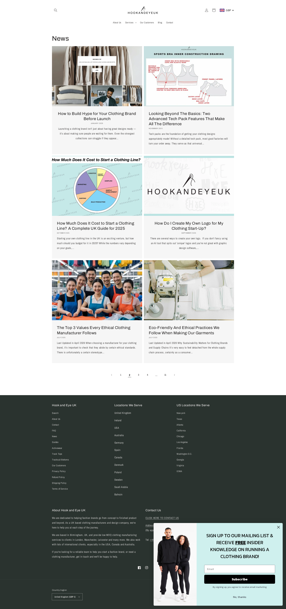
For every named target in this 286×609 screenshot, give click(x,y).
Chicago (180, 436)
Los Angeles (182, 442)
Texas (179, 418)
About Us (56, 418)
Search (55, 413)
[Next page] (174, 375)
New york (181, 413)
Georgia (180, 459)
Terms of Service (60, 488)
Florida (180, 448)
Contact (55, 424)
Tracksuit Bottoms (60, 459)
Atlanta (180, 424)
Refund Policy (58, 477)
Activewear (57, 448)
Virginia (180, 465)
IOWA (179, 471)
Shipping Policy (59, 482)
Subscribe (240, 579)
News (54, 436)
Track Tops (57, 453)
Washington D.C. (184, 453)
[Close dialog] (278, 527)
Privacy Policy (59, 471)
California (181, 430)
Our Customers (59, 465)
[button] (55, 10)
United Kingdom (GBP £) (65, 596)
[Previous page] (111, 375)
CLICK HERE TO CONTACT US (162, 518)
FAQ (54, 430)
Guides (55, 442)
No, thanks (239, 597)
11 (165, 374)
